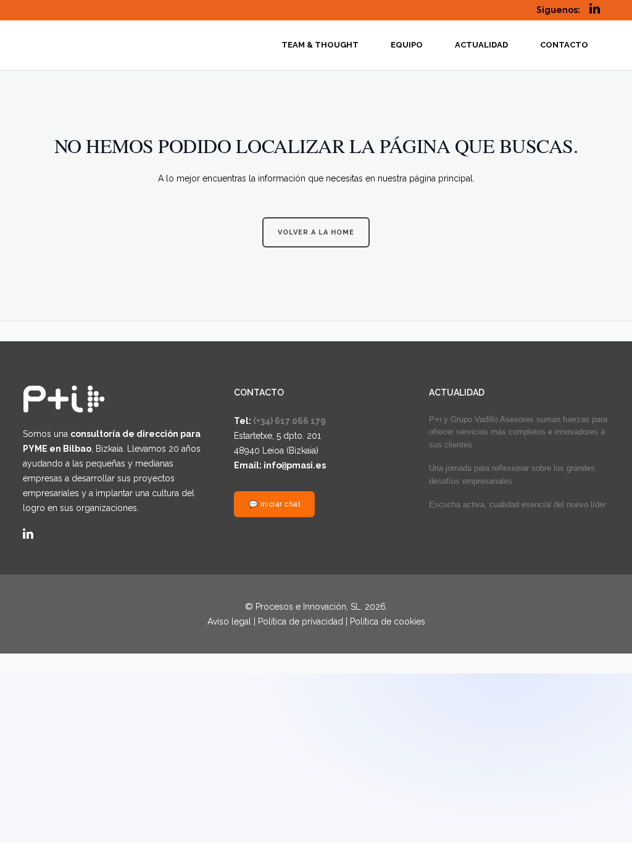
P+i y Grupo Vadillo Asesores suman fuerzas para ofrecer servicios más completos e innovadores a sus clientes (518, 432)
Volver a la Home (316, 232)
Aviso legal (229, 621)
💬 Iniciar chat (275, 504)
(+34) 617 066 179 (289, 421)
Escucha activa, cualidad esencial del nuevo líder (517, 504)
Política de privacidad (300, 621)
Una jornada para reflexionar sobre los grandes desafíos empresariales (512, 474)
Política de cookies (387, 621)
